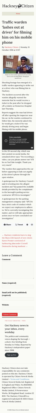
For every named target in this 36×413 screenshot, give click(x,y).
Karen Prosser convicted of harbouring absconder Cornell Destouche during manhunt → (15, 243)
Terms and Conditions (19, 379)
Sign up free (11, 355)
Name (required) (9, 283)
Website (5, 305)
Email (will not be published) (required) (14, 293)
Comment (6, 259)
